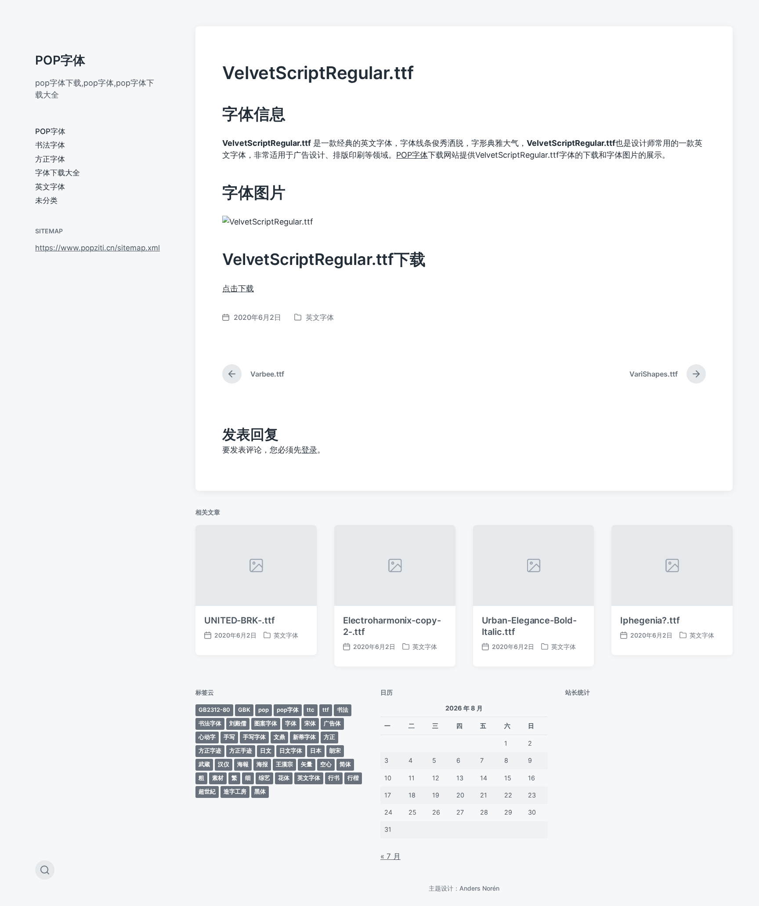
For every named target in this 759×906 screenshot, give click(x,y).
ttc (310, 709)
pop (263, 709)
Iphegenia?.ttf (650, 620)
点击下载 (238, 288)
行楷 (353, 777)
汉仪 (223, 764)
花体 (283, 777)
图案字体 (265, 723)
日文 (265, 750)
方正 (329, 736)
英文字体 (50, 186)
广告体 (332, 723)
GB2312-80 (214, 709)
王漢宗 (284, 764)
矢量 (306, 764)
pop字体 (288, 709)
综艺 (264, 777)
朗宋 (335, 750)
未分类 (46, 200)
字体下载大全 (57, 172)
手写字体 (254, 736)
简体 (345, 764)
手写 (229, 736)
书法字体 (50, 145)
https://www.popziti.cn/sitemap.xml (97, 247)
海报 (262, 764)
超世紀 (207, 791)
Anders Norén (479, 888)
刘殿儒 (237, 723)
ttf (325, 709)
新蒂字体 (304, 736)
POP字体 (60, 60)
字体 (290, 723)
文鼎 (279, 736)
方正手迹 (240, 750)
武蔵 (204, 764)
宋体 (310, 723)
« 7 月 (390, 856)
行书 (334, 777)
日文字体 (290, 750)
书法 (342, 709)
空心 (326, 764)
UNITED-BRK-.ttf (239, 620)
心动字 (207, 736)
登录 (309, 449)
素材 (218, 777)
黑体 (260, 791)
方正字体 (50, 159)
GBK (244, 709)
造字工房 (235, 791)
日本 (316, 750)
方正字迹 (210, 750)
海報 (243, 764)
